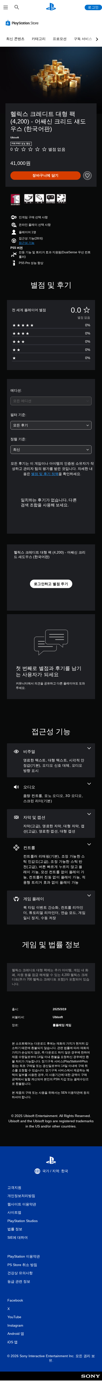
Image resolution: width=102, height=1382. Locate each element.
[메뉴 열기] (5, 7)
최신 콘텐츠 (15, 39)
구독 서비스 (83, 39)
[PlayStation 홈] (51, 7)
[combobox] (51, 401)
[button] (26, 243)
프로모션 (60, 39)
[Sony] (90, 1379)
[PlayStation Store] (23, 23)
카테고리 (39, 39)
